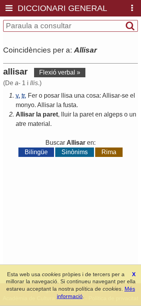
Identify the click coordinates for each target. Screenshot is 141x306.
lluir (66, 114)
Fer (32, 95)
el (132, 95)
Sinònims (74, 152)
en (98, 114)
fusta (69, 105)
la (58, 105)
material (39, 123)
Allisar (111, 95)
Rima (108, 152)
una (79, 95)
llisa (66, 95)
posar (52, 95)
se (125, 95)
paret (50, 114)
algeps (113, 114)
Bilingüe (36, 152)
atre (21, 123)
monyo (25, 105)
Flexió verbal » (59, 72)
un (132, 114)
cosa (92, 95)
